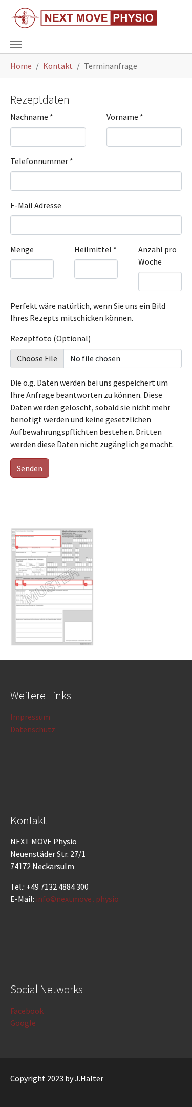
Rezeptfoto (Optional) (50, 338)
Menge (22, 249)
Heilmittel (95, 249)
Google (23, 1023)
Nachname (31, 117)
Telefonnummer (41, 161)
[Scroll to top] (169, 1084)
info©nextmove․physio (77, 899)
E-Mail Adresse (35, 205)
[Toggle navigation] (16, 44)
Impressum (30, 717)
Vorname (124, 117)
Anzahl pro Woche (157, 255)
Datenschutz (32, 729)
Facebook (27, 1010)
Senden (29, 468)
